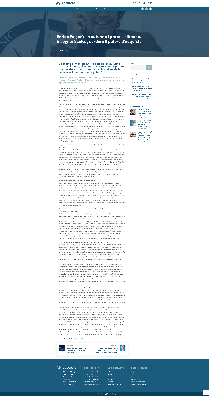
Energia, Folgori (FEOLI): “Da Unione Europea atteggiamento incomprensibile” (142, 88)
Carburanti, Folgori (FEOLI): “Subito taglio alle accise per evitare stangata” (141, 81)
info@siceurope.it (90, 382)
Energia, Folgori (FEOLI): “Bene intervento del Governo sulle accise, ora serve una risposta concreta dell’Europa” (141, 97)
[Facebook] (142, 8)
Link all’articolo (79, 338)
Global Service (136, 379)
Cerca (132, 63)
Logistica (134, 372)
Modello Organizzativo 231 (72, 382)
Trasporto (134, 374)
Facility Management (138, 382)
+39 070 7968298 (92, 379)
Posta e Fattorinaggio (138, 384)
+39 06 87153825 (92, 377)
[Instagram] (146, 8)
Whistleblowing (68, 384)
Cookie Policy (111, 394)
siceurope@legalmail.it (92, 384)
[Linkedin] (150, 8)
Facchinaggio (135, 377)
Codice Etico (67, 379)
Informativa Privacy (99, 394)
